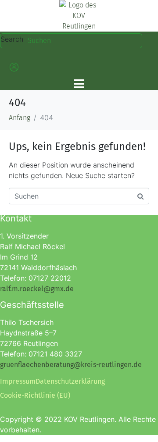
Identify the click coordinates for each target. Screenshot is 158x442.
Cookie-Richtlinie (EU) (35, 395)
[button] (13, 67)
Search (11, 39)
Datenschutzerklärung (70, 381)
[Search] (137, 41)
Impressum (18, 381)
